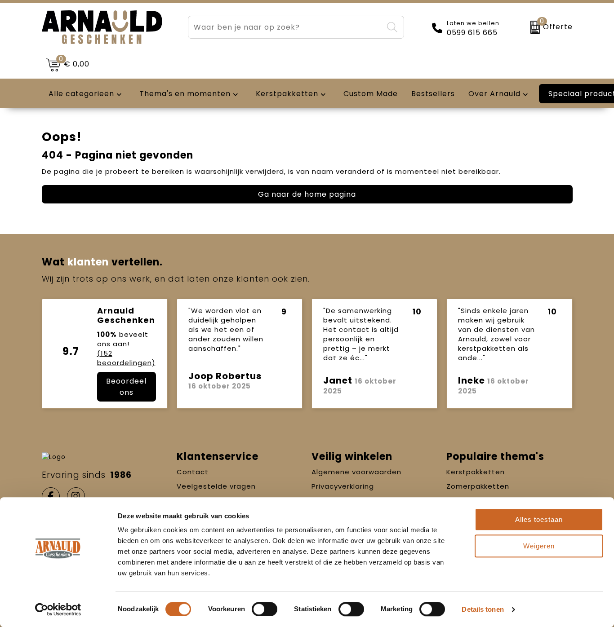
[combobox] (285, 27)
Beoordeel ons (126, 386)
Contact (193, 472)
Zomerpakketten (477, 486)
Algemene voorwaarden (356, 472)
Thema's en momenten (185, 93)
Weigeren (539, 546)
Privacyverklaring (342, 486)
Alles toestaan (539, 519)
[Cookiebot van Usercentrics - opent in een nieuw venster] (58, 609)
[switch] (264, 609)
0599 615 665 (472, 32)
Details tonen (482, 609)
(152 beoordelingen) (126, 358)
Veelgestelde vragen (216, 486)
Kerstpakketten (475, 472)
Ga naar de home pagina (307, 194)
